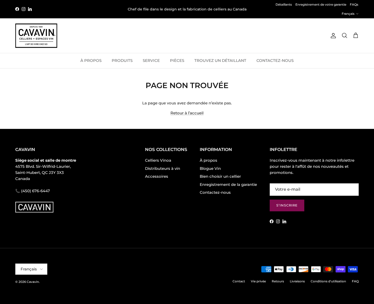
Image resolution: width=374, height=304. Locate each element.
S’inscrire (287, 205)
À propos (208, 160)
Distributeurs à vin (162, 168)
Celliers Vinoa (158, 160)
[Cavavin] (36, 35)
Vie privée (258, 281)
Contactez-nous (215, 192)
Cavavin (33, 282)
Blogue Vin (210, 168)
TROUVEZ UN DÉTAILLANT (220, 60)
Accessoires (156, 176)
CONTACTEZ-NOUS (275, 60)
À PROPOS (91, 60)
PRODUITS (122, 60)
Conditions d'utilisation (328, 281)
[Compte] (332, 36)
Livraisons (297, 281)
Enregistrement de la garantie (228, 184)
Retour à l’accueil (187, 112)
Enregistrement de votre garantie (320, 4)
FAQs (354, 4)
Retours (278, 281)
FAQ (355, 281)
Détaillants (284, 4)
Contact (239, 281)
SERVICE (151, 60)
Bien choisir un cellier (220, 176)
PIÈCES (177, 60)
